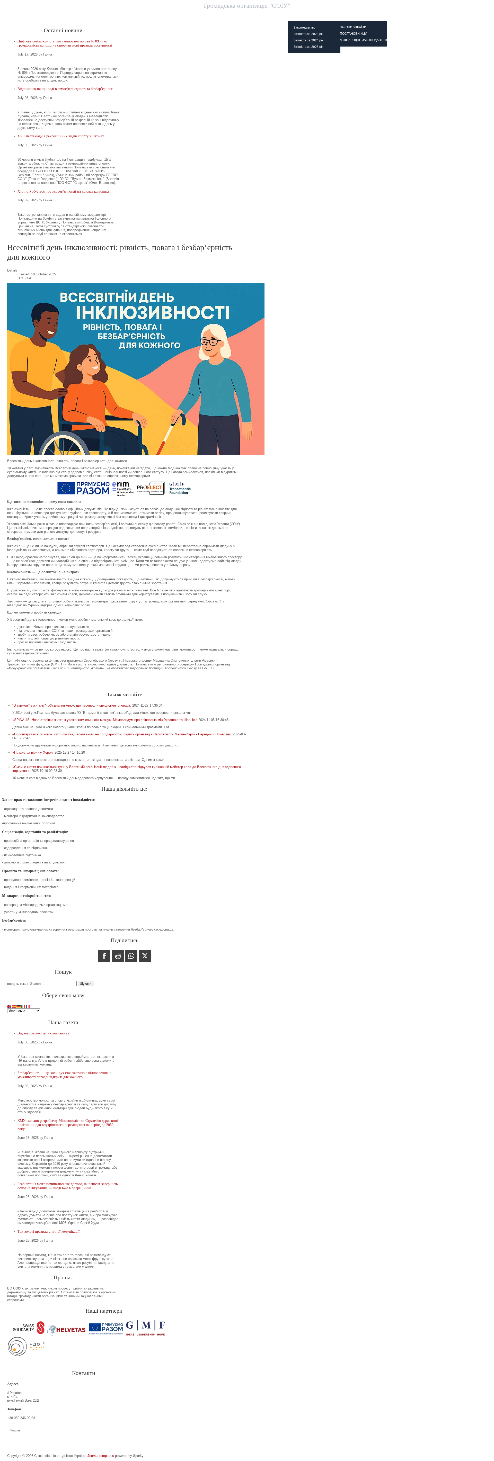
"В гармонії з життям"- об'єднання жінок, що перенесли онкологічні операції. (71, 705)
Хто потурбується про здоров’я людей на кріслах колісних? (63, 191)
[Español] (14, 1006)
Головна (155, 15)
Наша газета (335, 15)
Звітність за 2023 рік (308, 34)
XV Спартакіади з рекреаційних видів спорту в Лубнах (60, 136)
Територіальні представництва (227, 15)
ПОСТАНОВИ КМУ (353, 33)
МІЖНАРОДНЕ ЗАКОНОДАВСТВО (364, 40)
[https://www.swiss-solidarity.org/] (26, 1334)
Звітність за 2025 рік (308, 47)
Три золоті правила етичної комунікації (48, 1231)
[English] (9, 1006)
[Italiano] (23, 1006)
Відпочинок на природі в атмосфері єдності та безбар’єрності (65, 89)
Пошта (15, 1430)
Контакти (273, 15)
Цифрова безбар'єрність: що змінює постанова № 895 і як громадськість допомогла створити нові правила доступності (64, 43)
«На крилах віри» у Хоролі (33, 752)
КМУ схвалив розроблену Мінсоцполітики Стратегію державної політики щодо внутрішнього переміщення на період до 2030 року (67, 1125)
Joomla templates (100, 1456)
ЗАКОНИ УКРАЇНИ (353, 27)
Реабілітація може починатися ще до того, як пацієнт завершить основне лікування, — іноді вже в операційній (67, 1186)
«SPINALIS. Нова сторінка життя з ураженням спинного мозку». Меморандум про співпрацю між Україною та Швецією (104, 720)
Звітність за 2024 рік (308, 40)
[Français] (28, 1006)
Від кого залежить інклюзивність (43, 1033)
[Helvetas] (66, 1334)
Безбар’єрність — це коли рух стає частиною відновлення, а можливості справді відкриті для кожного (64, 1075)
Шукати (85, 984)
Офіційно (303, 15)
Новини (182, 15)
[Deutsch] (18, 1006)
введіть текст (17, 984)
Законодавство (304, 27)
